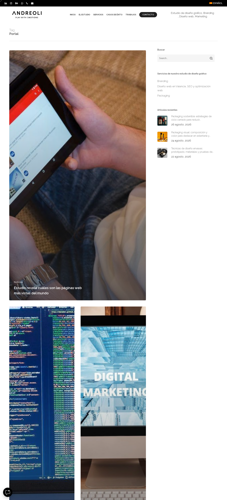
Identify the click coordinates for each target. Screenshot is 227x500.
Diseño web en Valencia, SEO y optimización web (183, 88)
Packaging (163, 95)
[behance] (16, 3)
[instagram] (11, 3)
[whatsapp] (22, 3)
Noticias (18, 282)
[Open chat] (7, 492)
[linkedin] (5, 3)
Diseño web (186, 16)
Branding (208, 13)
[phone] (27, 3)
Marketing (201, 16)
